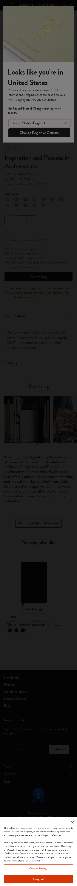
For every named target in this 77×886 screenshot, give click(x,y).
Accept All (38, 879)
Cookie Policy (36, 860)
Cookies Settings (38, 868)
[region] (38, 851)
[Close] (72, 822)
